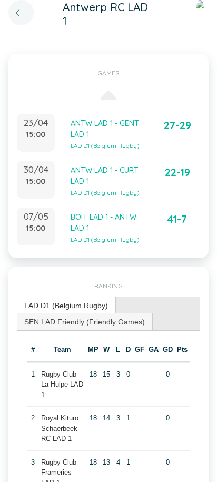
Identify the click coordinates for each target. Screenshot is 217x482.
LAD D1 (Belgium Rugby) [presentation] (66, 305)
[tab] (66, 305)
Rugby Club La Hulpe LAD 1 (62, 384)
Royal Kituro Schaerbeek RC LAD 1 (59, 428)
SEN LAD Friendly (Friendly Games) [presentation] (84, 322)
